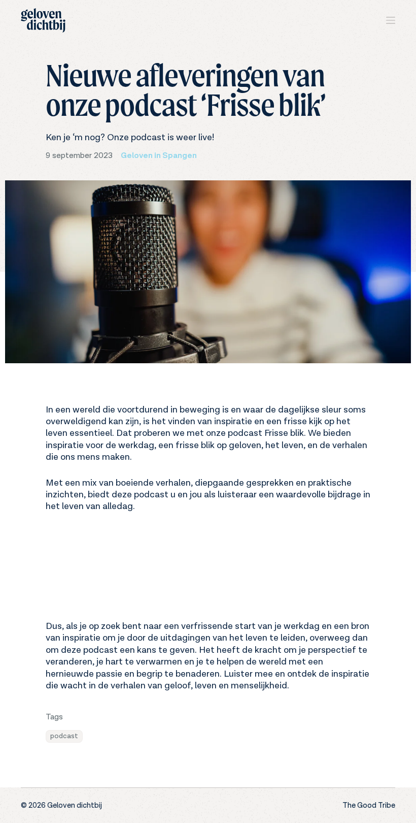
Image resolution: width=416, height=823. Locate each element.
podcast (64, 736)
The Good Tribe (368, 805)
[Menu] (390, 20)
